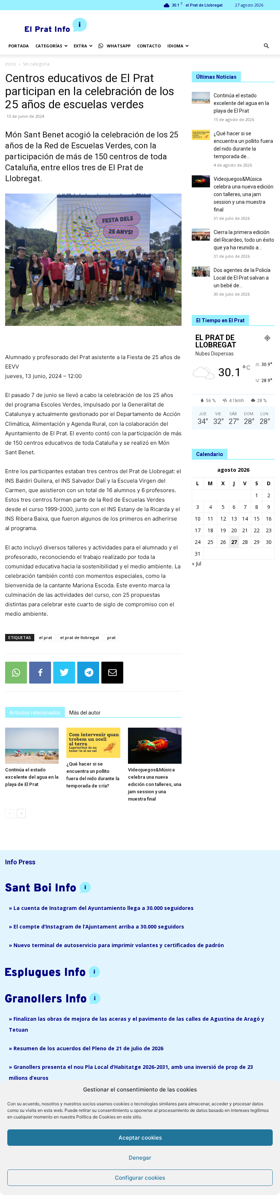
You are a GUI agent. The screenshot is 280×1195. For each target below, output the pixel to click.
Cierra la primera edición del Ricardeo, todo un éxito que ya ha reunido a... (244, 239)
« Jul (196, 563)
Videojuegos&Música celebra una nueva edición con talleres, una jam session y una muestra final (154, 784)
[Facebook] (40, 673)
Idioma (175, 45)
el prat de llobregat (79, 637)
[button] (266, 46)
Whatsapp (119, 45)
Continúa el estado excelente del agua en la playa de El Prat (31, 777)
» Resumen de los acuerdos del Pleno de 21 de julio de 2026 (86, 1048)
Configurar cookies (140, 1177)
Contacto (149, 45)
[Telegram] (88, 673)
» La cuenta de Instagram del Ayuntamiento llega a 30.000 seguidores (101, 907)
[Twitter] (64, 673)
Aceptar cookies (140, 1137)
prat (111, 637)
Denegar (140, 1157)
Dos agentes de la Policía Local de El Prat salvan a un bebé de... (242, 277)
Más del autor (85, 713)
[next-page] (21, 813)
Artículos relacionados (35, 713)
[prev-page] (9, 813)
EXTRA (80, 45)
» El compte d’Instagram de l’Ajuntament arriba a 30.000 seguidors (96, 926)
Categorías (48, 45)
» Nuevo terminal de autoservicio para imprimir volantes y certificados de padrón (116, 945)
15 (257, 518)
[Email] (112, 673)
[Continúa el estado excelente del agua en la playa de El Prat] (32, 745)
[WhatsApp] (16, 673)
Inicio (10, 64)
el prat (45, 637)
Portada (18, 45)
